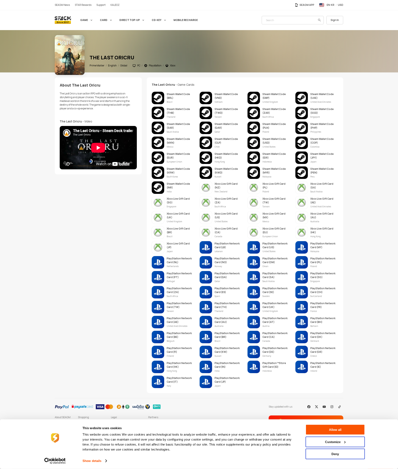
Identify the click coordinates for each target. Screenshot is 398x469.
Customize (333, 441)
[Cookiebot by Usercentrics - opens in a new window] (55, 461)
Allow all (335, 429)
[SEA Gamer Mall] (63, 20)
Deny (335, 454)
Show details (92, 461)
